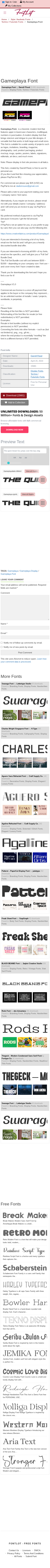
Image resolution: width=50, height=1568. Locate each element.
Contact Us (14, 1550)
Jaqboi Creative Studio (32, 963)
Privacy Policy (13, 1553)
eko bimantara (20, 1011)
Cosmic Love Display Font (25, 1371)
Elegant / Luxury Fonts (11, 831)
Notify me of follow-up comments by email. (23, 643)
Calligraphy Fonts (31, 734)
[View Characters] (42, 480)
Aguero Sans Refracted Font (14, 776)
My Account (28, 2)
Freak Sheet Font (9, 918)
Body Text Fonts (17, 921)
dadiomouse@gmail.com (27, 186)
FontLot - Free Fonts (25, 1543)
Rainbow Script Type (24, 1251)
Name (4, 624)
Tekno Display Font (25, 1320)
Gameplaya (13, 571)
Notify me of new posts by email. (18, 647)
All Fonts (18, 1556)
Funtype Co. (7, 1058)
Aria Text (19, 1442)
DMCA (37, 1550)
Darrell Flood (24, 87)
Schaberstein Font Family (25, 1267)
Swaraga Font (7, 684)
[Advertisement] (25, 49)
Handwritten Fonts (30, 1061)
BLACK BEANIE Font (11, 963)
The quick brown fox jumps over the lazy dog (24, 479)
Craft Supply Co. (36, 776)
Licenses (26, 1550)
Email (4, 633)
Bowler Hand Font (25, 1303)
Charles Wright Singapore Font (15, 729)
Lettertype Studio (24, 684)
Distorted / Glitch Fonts (33, 829)
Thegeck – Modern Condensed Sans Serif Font (22, 1056)
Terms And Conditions (34, 1553)
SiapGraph (23, 918)
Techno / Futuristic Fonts (12, 22)
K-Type (34, 729)
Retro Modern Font (25, 1233)
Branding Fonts (16, 686)
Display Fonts (16, 90)
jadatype (36, 871)
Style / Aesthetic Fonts (20, 19)
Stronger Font (25, 1461)
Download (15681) (15, 395)
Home (4, 19)
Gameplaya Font (9, 87)
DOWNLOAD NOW (14, 430)
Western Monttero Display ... (25, 1424)
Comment (5, 593)
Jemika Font (25, 1354)
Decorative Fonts (17, 781)
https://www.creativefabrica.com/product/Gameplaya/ (25, 233)
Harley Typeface (25, 1285)
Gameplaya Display (29, 571)
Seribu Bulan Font (25, 1337)
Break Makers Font (25, 1215)
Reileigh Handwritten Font (25, 1388)
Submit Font (31, 1556)
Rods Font (6, 1011)
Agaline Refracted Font (11, 824)
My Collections (14, 6)
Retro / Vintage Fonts (32, 969)
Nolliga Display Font (25, 1406)
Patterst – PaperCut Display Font (16, 871)
